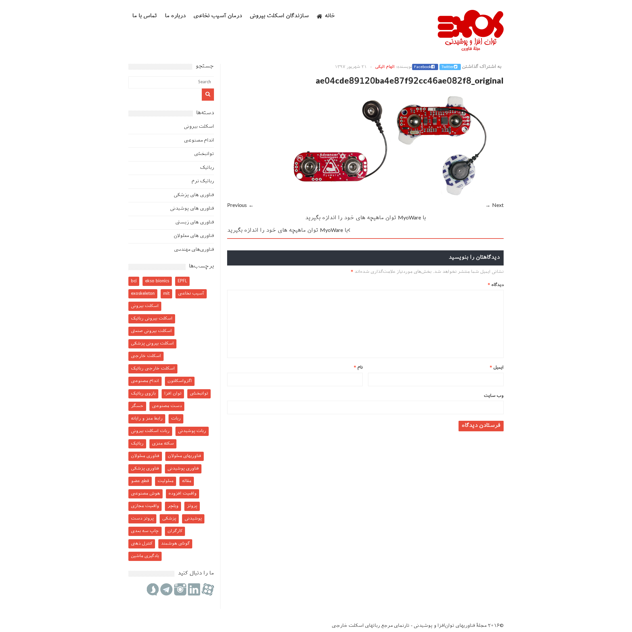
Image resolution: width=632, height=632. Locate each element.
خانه (330, 16)
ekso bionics (157, 281)
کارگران (175, 531)
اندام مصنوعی (199, 141)
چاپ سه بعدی (145, 531)
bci (134, 281)
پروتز (192, 506)
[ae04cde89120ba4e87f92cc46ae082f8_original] (392, 196)
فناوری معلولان (145, 456)
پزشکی (169, 518)
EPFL (182, 281)
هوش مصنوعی (145, 493)
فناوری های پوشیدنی (192, 209)
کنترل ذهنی (141, 543)
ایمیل (497, 367)
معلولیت (165, 481)
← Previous (240, 205)
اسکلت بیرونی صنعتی (151, 331)
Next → (494, 205)
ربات (176, 418)
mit (166, 293)
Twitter (447, 67)
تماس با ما (144, 16)
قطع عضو (140, 481)
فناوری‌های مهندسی (194, 250)
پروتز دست (142, 518)
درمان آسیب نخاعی (218, 16)
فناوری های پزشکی (194, 195)
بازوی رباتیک (143, 393)
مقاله (186, 481)
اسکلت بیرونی (199, 127)
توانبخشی (204, 154)
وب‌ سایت (494, 396)
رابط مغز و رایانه (147, 418)
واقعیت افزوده (183, 493)
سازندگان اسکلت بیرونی (279, 16)
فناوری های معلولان (194, 236)
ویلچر (173, 506)
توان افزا (172, 393)
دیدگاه (496, 285)
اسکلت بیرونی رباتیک (151, 318)
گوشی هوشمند (175, 543)
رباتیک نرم (203, 181)
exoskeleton (143, 293)
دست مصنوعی (167, 406)
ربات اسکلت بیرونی (150, 431)
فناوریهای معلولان (184, 456)
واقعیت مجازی (145, 506)
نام (358, 367)
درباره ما (175, 16)
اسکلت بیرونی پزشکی (152, 343)
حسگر (137, 406)
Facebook (422, 67)
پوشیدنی (193, 518)
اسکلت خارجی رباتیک (153, 368)
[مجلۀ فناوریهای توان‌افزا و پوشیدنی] (471, 49)
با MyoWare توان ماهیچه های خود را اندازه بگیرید (365, 218)
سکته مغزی (163, 443)
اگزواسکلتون (180, 381)
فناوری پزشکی (145, 468)
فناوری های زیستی (194, 222)
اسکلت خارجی (146, 356)
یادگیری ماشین (145, 556)
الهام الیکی (385, 67)
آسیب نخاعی (191, 293)
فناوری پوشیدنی (183, 468)
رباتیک (207, 168)
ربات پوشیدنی (192, 431)
